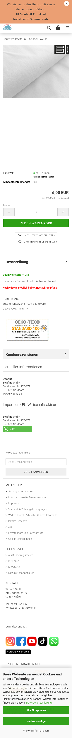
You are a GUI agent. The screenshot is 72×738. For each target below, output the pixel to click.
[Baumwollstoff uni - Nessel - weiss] (36, 71)
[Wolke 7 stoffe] (6, 28)
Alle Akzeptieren (36, 710)
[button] (8, 212)
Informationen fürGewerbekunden (27, 497)
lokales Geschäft (17, 521)
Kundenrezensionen (22, 354)
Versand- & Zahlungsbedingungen (27, 509)
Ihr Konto (13, 561)
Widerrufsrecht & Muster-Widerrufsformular (33, 515)
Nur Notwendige (36, 721)
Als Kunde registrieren (20, 555)
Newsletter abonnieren (21, 572)
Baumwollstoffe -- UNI (16, 274)
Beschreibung (17, 262)
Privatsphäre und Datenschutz (25, 532)
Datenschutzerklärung (39, 702)
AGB (10, 527)
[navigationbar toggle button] (67, 28)
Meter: (7, 205)
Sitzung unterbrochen (20, 491)
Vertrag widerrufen (18, 651)
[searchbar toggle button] (49, 28)
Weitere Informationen (36, 730)
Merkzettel (14, 566)
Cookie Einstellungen (20, 538)
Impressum (14, 503)
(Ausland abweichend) (43, 177)
